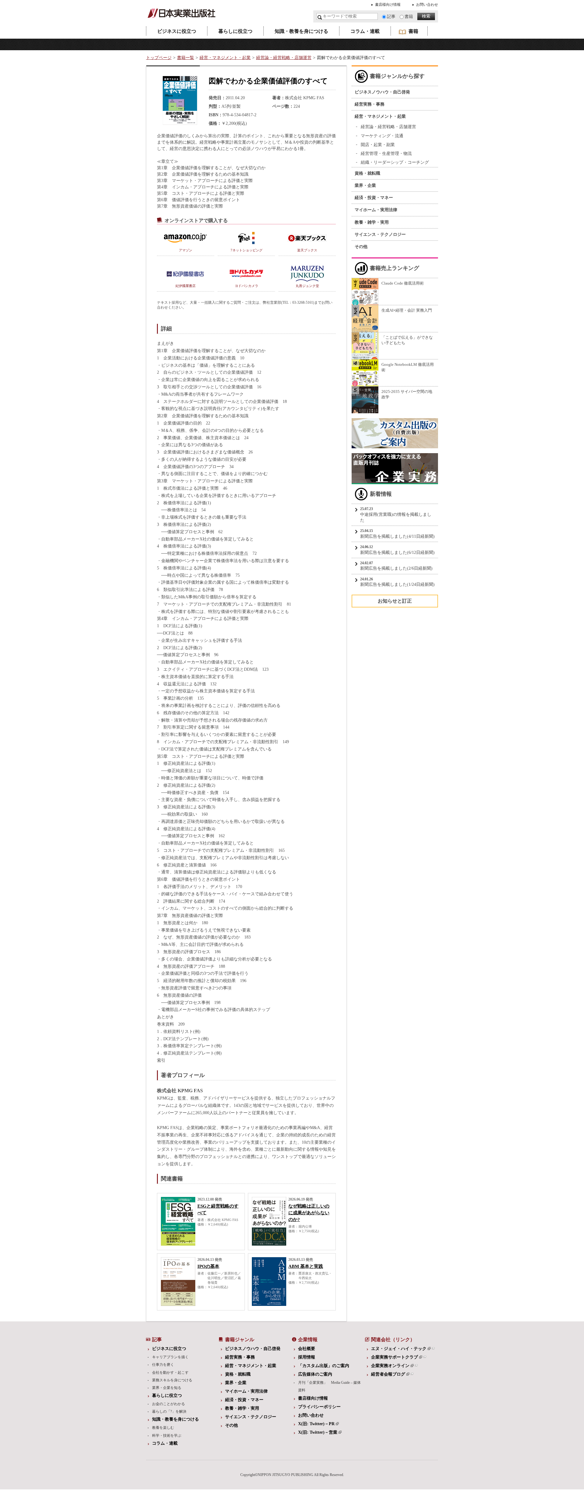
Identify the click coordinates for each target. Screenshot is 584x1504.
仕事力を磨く (163, 1364)
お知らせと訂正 (395, 600)
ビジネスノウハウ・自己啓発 (382, 92)
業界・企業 (365, 185)
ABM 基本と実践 (305, 1266)
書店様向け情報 (388, 4)
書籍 (409, 16)
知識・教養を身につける (301, 31)
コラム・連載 (365, 31)
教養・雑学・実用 (372, 222)
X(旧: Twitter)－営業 (317, 1432)
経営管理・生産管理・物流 (386, 153)
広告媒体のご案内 (315, 1374)
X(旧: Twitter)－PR (316, 1424)
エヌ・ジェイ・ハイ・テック (398, 1348)
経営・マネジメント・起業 (225, 57)
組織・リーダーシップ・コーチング (395, 162)
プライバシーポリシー (319, 1406)
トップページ (159, 57)
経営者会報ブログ (388, 1374)
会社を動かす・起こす (170, 1372)
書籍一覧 (185, 57)
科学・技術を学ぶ (166, 1435)
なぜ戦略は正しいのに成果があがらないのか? (308, 1213)
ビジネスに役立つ (176, 31)
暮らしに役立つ (235, 31)
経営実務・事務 (369, 104)
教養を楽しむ (163, 1427)
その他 (361, 246)
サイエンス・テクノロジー (380, 234)
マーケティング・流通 (382, 136)
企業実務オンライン (390, 1365)
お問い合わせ (427, 4)
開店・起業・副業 (378, 144)
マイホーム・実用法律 (376, 210)
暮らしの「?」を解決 (169, 1411)
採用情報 (306, 1357)
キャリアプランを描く (170, 1357)
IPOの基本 (208, 1266)
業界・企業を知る (166, 1388)
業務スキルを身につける (172, 1380)
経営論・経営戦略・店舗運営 (283, 57)
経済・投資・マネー (374, 197)
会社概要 (306, 1348)
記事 (391, 16)
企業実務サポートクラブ (394, 1357)
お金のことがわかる (168, 1404)
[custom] (395, 445)
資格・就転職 (367, 173)
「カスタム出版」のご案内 (323, 1365)
